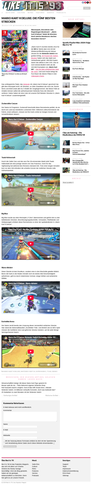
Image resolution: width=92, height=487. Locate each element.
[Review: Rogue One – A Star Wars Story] (66, 144)
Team (65, 466)
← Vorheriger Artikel (9, 395)
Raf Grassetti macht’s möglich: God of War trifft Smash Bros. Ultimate (26, 388)
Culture (21, 12)
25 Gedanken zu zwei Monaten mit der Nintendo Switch (21, 392)
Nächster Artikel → (52, 395)
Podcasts (61, 12)
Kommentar (7, 410)
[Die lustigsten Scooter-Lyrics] (66, 54)
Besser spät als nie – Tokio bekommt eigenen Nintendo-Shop (23, 385)
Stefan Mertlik (19, 25)
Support (65, 464)
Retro (30, 12)
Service (50, 12)
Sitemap (66, 475)
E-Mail (5, 430)
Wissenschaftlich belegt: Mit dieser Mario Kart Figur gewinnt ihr (24, 383)
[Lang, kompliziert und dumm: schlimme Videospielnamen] (66, 102)
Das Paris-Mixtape (78, 68)
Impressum (67, 469)
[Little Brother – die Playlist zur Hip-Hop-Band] (66, 78)
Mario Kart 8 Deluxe (11, 371)
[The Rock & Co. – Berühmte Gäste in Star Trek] (66, 62)
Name (5, 424)
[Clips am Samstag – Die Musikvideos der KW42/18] (76, 126)
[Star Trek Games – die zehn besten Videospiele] (66, 94)
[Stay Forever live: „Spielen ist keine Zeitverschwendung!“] (66, 152)
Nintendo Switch (28, 371)
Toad (49, 371)
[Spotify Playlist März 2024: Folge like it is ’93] (76, 36)
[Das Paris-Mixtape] (66, 70)
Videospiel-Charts (37, 76)
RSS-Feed (66, 473)
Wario (55, 371)
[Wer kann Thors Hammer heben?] (66, 86)
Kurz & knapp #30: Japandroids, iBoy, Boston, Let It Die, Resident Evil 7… (81, 162)
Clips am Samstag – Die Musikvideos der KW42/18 (74, 134)
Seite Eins (10, 12)
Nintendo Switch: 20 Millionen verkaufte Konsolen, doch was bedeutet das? (28, 390)
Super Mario (41, 371)
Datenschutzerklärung (70, 471)
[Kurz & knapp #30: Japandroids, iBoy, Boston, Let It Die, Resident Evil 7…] (66, 162)
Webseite (6, 435)
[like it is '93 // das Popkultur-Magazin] (46, 5)
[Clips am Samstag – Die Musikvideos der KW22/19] (66, 172)
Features (40, 12)
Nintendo (26, 84)
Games (34, 25)
